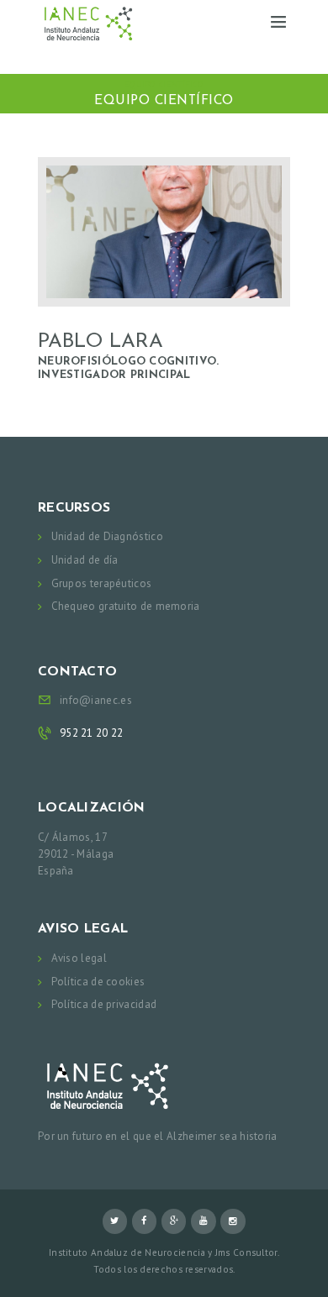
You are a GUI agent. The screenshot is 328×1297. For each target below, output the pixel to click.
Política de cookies (98, 981)
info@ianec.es (96, 700)
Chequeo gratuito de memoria (125, 606)
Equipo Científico (164, 84)
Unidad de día (85, 560)
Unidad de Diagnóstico (107, 536)
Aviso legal (79, 958)
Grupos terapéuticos (101, 583)
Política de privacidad (104, 1004)
